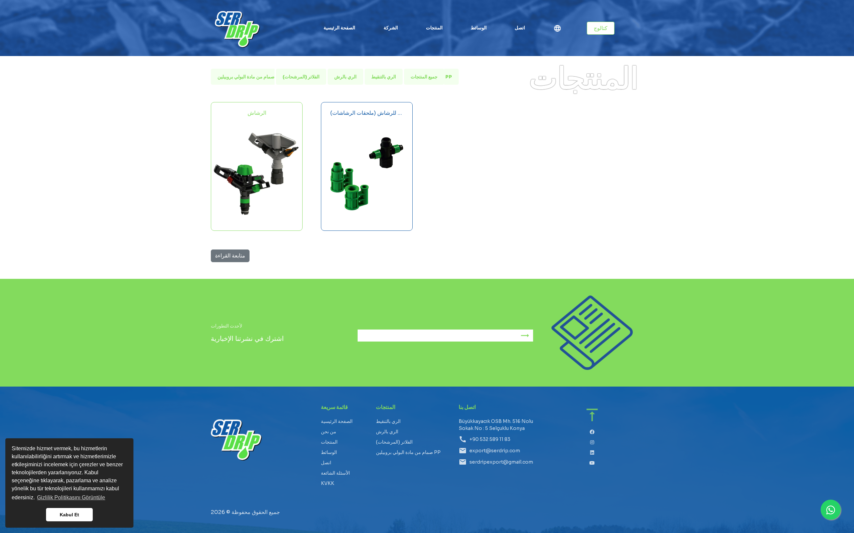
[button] (557, 29)
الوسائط (479, 28)
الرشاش (257, 112)
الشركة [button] (391, 28)
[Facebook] (592, 432)
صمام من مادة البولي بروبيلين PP (408, 452)
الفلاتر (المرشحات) (301, 77)
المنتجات (329, 442)
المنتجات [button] (434, 28)
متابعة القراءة (230, 255)
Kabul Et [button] (69, 514)
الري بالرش (345, 77)
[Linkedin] (592, 452)
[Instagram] (592, 442)
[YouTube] (592, 463)
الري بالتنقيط (383, 77)
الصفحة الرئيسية (340, 28)
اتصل (520, 28)
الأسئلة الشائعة (335, 473)
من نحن (328, 432)
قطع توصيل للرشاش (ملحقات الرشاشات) (366, 112)
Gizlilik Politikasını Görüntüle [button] (71, 497)
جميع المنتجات (424, 77)
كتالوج (600, 28)
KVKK (327, 483)
